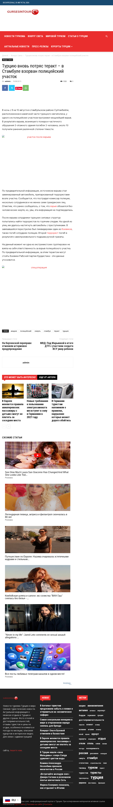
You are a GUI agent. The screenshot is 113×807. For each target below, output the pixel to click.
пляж (98, 743)
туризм (93, 767)
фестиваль (92, 783)
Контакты (48, 804)
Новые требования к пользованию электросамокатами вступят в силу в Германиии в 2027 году (37, 409)
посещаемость (92, 748)
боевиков (67, 229)
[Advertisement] (37, 24)
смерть (38, 331)
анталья (92, 711)
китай (81, 734)
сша (105, 763)
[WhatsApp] (26, 88)
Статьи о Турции (78, 36)
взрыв (53, 206)
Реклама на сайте (34, 804)
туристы (95, 772)
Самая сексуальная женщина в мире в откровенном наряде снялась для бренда (56, 722)
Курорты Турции (60, 46)
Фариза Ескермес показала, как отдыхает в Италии (54, 786)
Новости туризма (14, 36)
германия (91, 715)
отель (90, 743)
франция (101, 783)
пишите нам (16, 750)
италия (91, 729)
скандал (103, 753)
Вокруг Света (35, 36)
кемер (98, 730)
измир (97, 725)
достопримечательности (91, 720)
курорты (82, 739)
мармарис (92, 739)
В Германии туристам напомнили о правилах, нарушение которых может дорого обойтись (61, 410)
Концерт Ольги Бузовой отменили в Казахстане (52, 732)
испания (82, 729)
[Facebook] (5, 88)
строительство (95, 763)
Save (20, 88)
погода (81, 749)
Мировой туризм (55, 36)
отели (82, 743)
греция (100, 715)
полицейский (25, 331)
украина (82, 783)
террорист (52, 233)
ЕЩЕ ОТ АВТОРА (47, 377)
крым (87, 734)
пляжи (104, 744)
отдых (102, 738)
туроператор (83, 778)
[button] (106, 36)
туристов (83, 773)
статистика (83, 763)
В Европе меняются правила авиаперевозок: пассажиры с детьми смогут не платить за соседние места (12, 410)
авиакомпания (95, 705)
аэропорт (101, 711)
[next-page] (8, 426)
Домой (5, 55)
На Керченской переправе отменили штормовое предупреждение (16, 346)
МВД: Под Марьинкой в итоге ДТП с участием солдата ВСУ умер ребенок (56, 346)
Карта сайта (20, 804)
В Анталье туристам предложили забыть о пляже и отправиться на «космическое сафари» (56, 710)
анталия (83, 710)
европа (81, 725)
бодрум (82, 715)
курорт (95, 733)
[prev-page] (4, 426)
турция (66, 331)
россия (83, 753)
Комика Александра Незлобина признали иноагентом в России (51, 766)
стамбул (47, 331)
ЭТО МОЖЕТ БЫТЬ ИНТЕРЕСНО (19, 377)
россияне (94, 753)
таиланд (82, 768)
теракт (56, 331)
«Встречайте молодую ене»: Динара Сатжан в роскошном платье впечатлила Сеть (55, 777)
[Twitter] (12, 88)
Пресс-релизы (40, 46)
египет (89, 724)
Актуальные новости (16, 46)
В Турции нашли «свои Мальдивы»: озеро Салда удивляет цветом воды (53, 755)
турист (102, 768)
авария (14, 331)
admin (8, 81)
